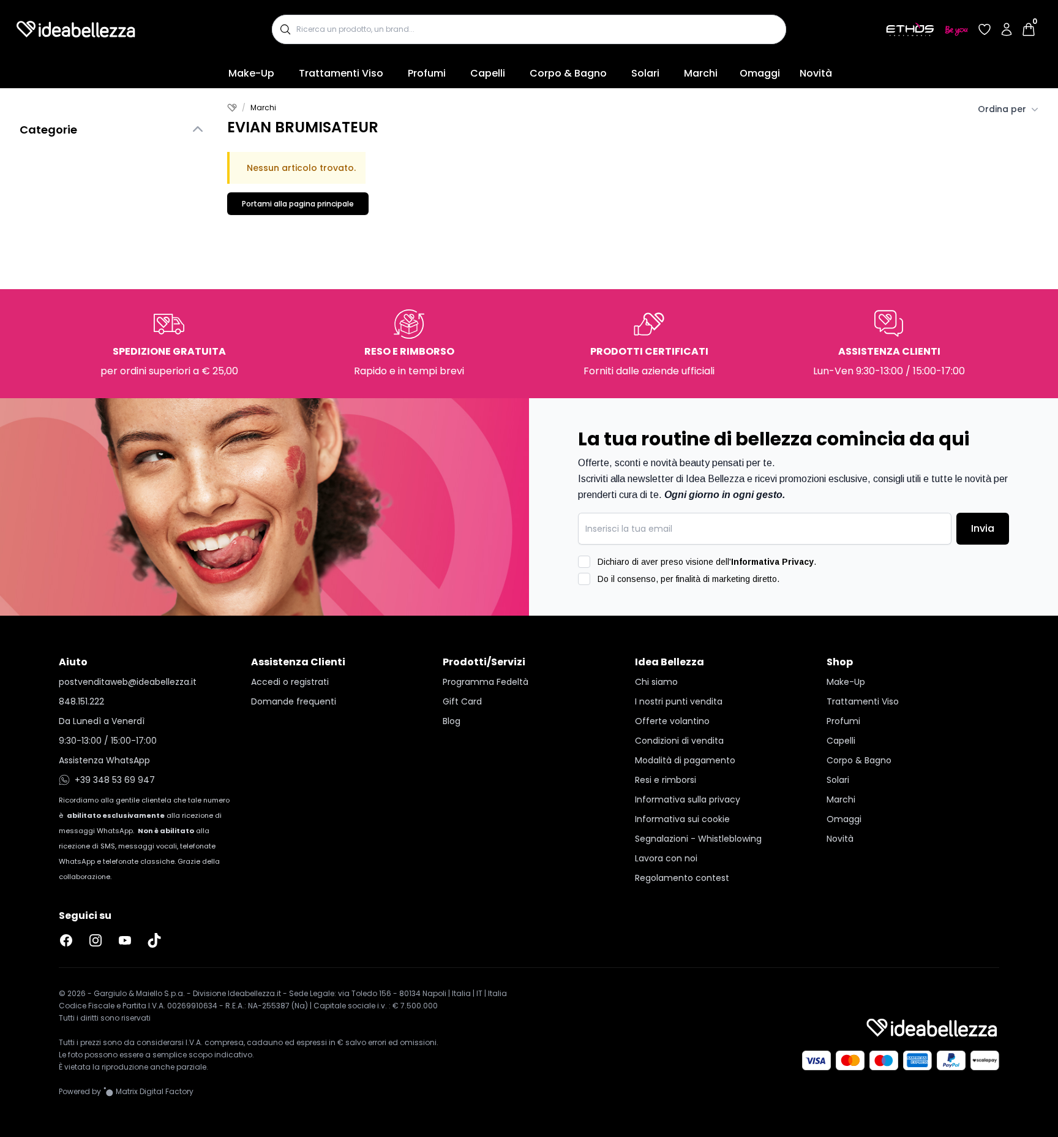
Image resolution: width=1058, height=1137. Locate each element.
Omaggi (760, 73)
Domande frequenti (293, 701)
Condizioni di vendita (679, 741)
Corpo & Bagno (568, 73)
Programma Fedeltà (485, 682)
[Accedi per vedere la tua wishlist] (984, 29)
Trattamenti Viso (341, 73)
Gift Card (462, 701)
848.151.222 (81, 701)
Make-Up (251, 73)
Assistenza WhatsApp (104, 760)
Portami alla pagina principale (298, 203)
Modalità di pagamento (685, 760)
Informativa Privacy (772, 562)
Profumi (427, 73)
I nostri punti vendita (678, 701)
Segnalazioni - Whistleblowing (698, 839)
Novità (816, 73)
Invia (982, 528)
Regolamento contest (682, 878)
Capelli (487, 73)
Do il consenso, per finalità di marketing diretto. (688, 579)
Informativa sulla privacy (687, 799)
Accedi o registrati (290, 682)
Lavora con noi (666, 858)
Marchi (701, 73)
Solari (645, 73)
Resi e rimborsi (665, 780)
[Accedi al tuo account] (1006, 29)
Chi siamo (656, 682)
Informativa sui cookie (682, 819)
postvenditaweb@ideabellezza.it (128, 682)
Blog (451, 721)
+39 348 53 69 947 (115, 780)
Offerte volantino (672, 721)
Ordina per (1002, 109)
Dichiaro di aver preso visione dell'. (707, 562)
